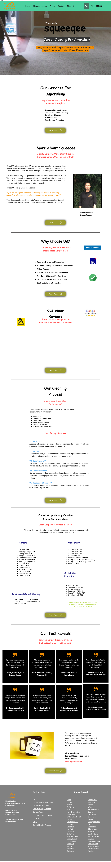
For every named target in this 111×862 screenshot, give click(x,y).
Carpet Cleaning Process (42, 825)
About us (36, 818)
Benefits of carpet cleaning (42, 815)
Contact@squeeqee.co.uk (77, 756)
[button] (71, 6)
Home (35, 799)
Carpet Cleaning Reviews (42, 809)
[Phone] (86, 6)
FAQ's (35, 822)
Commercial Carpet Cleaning (43, 802)
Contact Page (38, 812)
